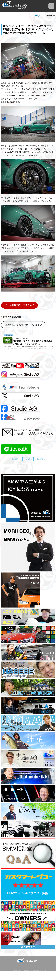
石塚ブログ (38, 16)
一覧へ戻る (28, 459)
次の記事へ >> (42, 459)
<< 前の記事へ (14, 459)
